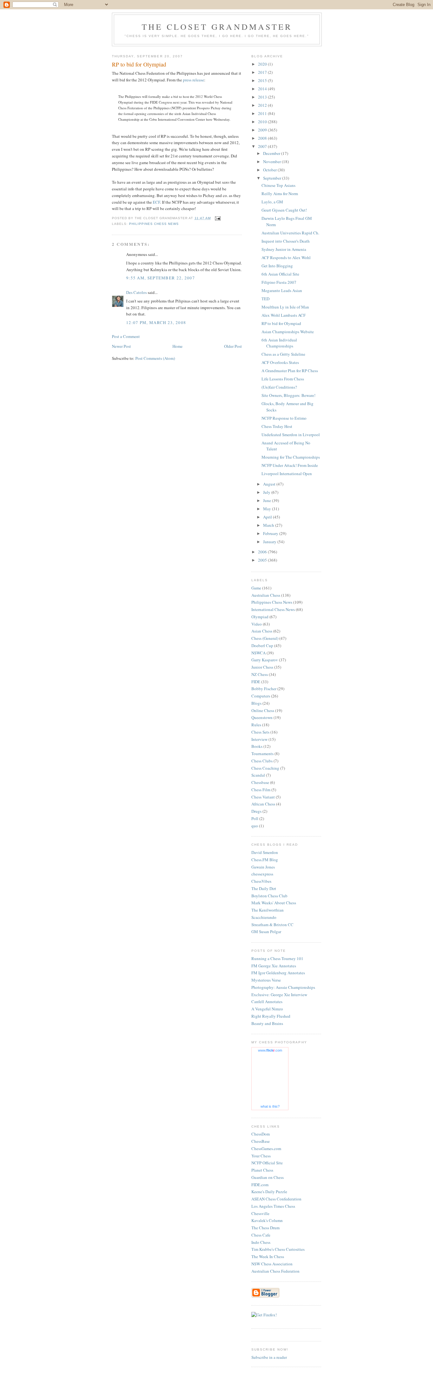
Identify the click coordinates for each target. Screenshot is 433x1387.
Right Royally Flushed (270, 1016)
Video (256, 624)
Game (256, 588)
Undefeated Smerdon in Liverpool (291, 434)
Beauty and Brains (267, 1023)
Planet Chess (262, 1170)
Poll (254, 818)
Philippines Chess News (154, 224)
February (271, 533)
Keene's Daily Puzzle (269, 1191)
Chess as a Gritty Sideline (283, 354)
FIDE (255, 681)
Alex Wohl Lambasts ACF (284, 315)
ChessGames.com (266, 1148)
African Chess (263, 804)
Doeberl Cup (262, 645)
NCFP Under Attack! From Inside (290, 465)
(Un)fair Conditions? (279, 387)
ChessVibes (261, 881)
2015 (263, 80)
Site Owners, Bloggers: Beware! (288, 395)
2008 (263, 138)
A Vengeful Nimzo (267, 1009)
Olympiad (259, 617)
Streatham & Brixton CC (272, 924)
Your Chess (261, 1156)
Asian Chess (261, 631)
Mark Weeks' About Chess (273, 903)
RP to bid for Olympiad (281, 323)
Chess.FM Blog (264, 859)
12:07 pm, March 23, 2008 (156, 322)
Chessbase (260, 782)
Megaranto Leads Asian (282, 290)
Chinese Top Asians (278, 185)
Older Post (233, 346)
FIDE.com (259, 1184)
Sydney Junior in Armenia (284, 249)
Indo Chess (260, 1242)
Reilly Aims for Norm (280, 193)
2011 (263, 113)
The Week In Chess (267, 1256)
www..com (270, 1050)
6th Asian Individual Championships (279, 343)
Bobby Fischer (263, 688)
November (272, 161)
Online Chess (262, 710)
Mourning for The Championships (291, 457)
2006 (263, 552)
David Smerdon (264, 852)
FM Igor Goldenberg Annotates (278, 973)
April (268, 517)
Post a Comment (126, 336)
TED (265, 299)
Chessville (260, 1213)
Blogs (256, 703)
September (272, 178)
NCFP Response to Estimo (284, 418)
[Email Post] (217, 218)
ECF (156, 202)
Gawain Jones (263, 867)
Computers (260, 696)
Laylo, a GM (272, 202)
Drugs (256, 811)
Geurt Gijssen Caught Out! (284, 210)
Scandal (258, 775)
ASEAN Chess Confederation (276, 1199)
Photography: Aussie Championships (283, 987)
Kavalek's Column (267, 1220)
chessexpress (262, 874)
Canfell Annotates (266, 1001)
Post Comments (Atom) (155, 358)
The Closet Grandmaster (217, 26)
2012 (263, 105)
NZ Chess (259, 674)
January (270, 541)
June (267, 500)
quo (254, 826)
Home (177, 346)
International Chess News (273, 609)
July (267, 492)
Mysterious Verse (266, 980)
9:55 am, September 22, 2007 (160, 278)
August (269, 484)
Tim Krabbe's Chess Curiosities (278, 1249)
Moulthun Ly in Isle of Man (285, 307)
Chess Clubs (262, 761)
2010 (263, 121)
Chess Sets (260, 732)
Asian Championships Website (288, 331)
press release (193, 80)
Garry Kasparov (264, 660)
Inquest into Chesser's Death (286, 241)
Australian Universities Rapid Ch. (290, 233)
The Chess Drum (265, 1228)
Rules (256, 725)
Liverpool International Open (287, 473)
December (272, 153)
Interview (259, 739)
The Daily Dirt (263, 888)
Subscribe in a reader (269, 1357)
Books (256, 746)
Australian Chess (265, 595)
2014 (263, 89)
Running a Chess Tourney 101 (277, 958)
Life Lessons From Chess (283, 379)
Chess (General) (264, 638)
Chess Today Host (277, 426)
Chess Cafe (260, 1235)
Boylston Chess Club (269, 896)
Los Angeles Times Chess (273, 1206)
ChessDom (260, 1134)
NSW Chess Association (272, 1264)
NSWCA (258, 653)
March (269, 525)
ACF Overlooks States (280, 362)
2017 (263, 72)
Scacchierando (263, 917)
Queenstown (262, 717)
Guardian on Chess (267, 1177)
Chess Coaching (265, 768)
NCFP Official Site (267, 1163)
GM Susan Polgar (266, 931)
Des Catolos (136, 292)
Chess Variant (263, 797)
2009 (263, 130)
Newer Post (121, 346)
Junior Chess (262, 667)
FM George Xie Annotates (273, 966)
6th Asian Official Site (280, 274)
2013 (263, 97)
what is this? (270, 1106)
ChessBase (260, 1141)
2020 (263, 64)
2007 (263, 146)
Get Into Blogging (277, 266)
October (270, 170)
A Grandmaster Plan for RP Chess (290, 370)
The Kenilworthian (267, 910)
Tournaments (262, 753)
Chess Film (260, 789)
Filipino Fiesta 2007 (279, 282)
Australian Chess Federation (275, 1271)
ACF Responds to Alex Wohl (286, 257)
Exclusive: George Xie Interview (279, 994)
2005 (263, 560)
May (267, 509)
